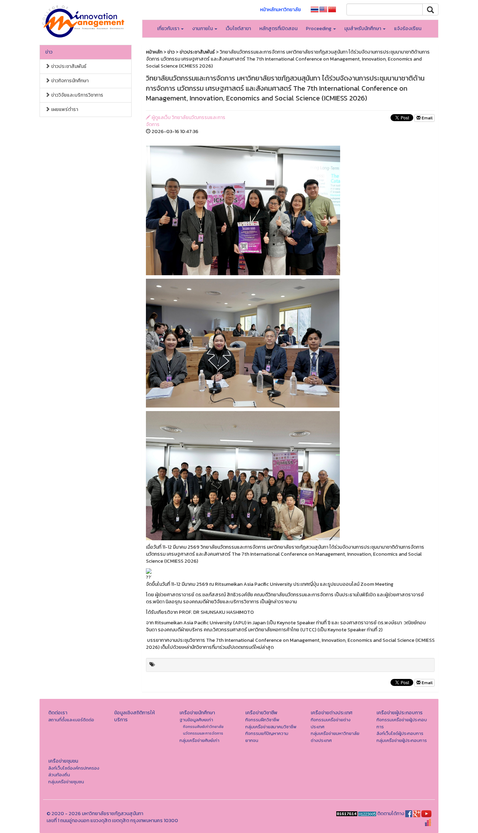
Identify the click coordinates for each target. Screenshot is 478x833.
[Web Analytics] (346, 813)
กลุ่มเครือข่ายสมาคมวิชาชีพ (270, 726)
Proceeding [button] (319, 28)
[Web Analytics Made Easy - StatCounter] (367, 813)
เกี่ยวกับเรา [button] (168, 28)
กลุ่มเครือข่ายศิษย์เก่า (199, 740)
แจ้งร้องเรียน (407, 28)
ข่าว (48, 52)
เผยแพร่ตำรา (64, 109)
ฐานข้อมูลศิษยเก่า (196, 719)
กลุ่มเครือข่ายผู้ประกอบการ (402, 740)
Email (427, 118)
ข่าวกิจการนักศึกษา (69, 80)
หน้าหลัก (154, 52)
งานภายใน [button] (203, 28)
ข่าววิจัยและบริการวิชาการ (76, 95)
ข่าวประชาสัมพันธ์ (68, 66)
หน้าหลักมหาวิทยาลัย (280, 9)
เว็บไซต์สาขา (238, 28)
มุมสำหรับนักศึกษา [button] (363, 28)
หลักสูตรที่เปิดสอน (278, 28)
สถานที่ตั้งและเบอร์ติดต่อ (71, 719)
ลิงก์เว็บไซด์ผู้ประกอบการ (400, 733)
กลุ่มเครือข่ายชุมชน (66, 781)
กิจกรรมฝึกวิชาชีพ (262, 719)
